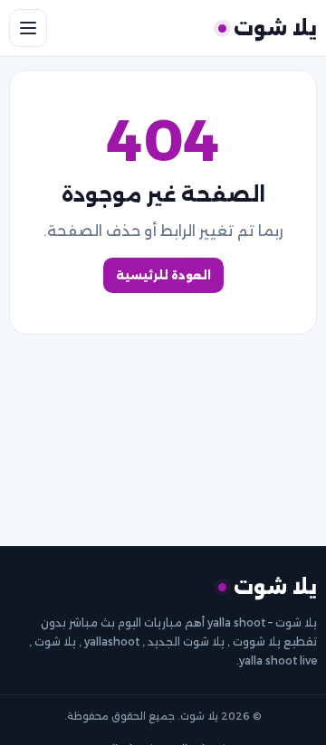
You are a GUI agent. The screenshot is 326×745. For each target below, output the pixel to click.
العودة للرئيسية (163, 275)
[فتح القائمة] (28, 28)
